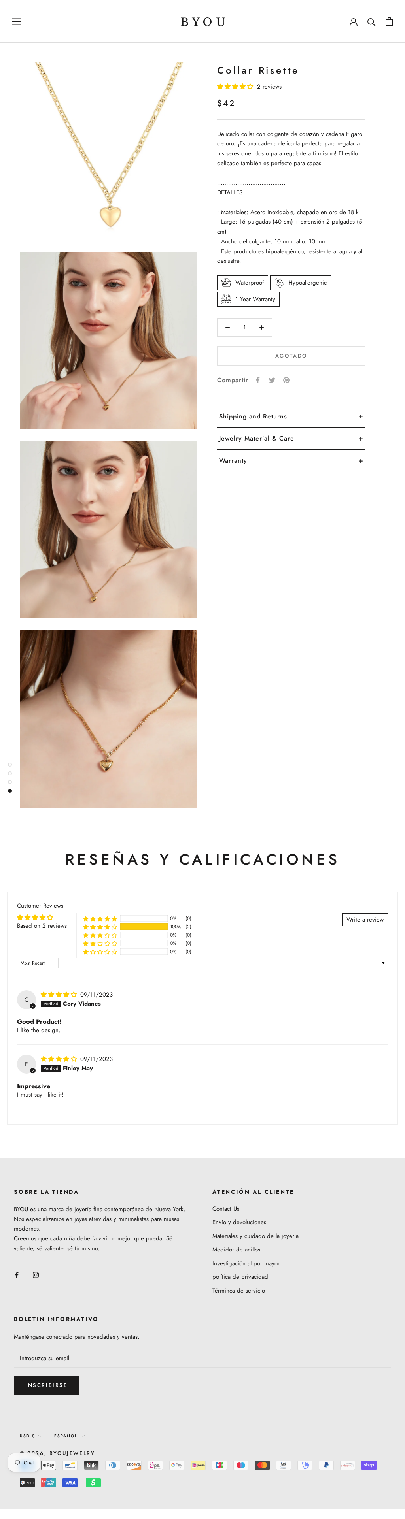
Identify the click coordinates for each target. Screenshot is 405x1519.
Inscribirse (46, 1385)
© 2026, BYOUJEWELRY (57, 1453)
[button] (236, 86)
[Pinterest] (286, 380)
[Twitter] (272, 380)
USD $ (27, 1436)
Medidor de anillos (236, 1249)
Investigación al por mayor (246, 1263)
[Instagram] (36, 1275)
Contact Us (225, 1208)
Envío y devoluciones (239, 1222)
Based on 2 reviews (42, 926)
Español (66, 1436)
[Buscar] (371, 21)
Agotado (291, 356)
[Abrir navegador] (16, 21)
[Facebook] (258, 380)
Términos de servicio (238, 1290)
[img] (60, 994)
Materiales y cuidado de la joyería (255, 1236)
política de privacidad (240, 1276)
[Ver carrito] (389, 21)
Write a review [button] (365, 919)
